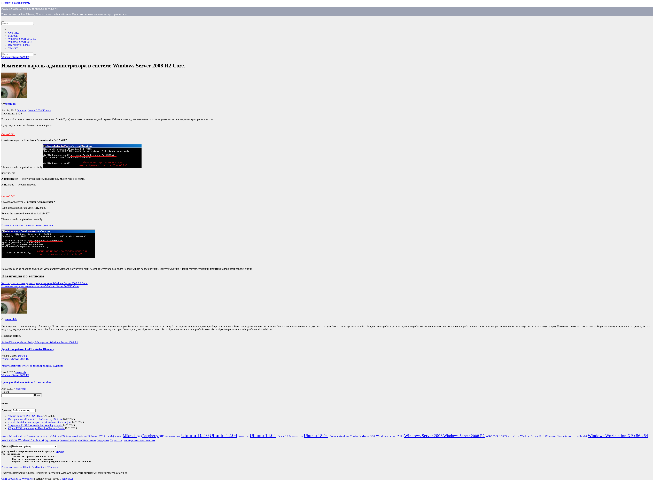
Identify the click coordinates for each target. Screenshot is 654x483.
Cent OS (21, 436)
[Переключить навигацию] (2, 21)
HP (89, 436)
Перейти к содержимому (15, 2)
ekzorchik (10, 103)
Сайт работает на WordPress (17, 478)
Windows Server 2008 (423, 435)
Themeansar (66, 478)
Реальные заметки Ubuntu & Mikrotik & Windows (29, 8)
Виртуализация (52, 440)
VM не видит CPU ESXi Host (25, 416)
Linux (106, 436)
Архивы (6, 410)
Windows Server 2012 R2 (22, 38)
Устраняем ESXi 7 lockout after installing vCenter (35, 425)
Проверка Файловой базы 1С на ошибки (26, 382)
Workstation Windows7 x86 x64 (22, 440)
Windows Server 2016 (20, 41)
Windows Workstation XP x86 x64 (618, 435)
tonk (167, 436)
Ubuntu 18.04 (316, 435)
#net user (21, 110)
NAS (139, 436)
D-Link (36, 436)
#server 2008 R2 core (39, 110)
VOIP (372, 436)
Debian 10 (44, 436)
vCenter (332, 436)
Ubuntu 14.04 (263, 435)
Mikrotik (13, 35)
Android (4, 436)
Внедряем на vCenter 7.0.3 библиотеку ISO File (35, 419)
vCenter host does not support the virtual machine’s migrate (40, 422)
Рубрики (6, 446)
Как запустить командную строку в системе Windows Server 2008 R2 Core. (44, 283)
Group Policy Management (35, 342)
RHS (161, 436)
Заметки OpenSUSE (68, 440)
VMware (13, 47)
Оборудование (103, 440)
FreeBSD (62, 436)
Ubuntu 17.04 (297, 436)
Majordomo (116, 436)
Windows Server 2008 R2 (15, 57)
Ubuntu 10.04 (174, 436)
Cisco (30, 436)
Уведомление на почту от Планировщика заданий (32, 365)
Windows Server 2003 (389, 436)
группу (60, 451)
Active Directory (10, 342)
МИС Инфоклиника (87, 440)
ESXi (52, 436)
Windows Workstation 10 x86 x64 (566, 436)
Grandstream (81, 436)
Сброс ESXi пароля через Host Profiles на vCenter (36, 428)
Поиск (5, 391)
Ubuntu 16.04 (284, 436)
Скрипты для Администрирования (132, 440)
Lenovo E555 (97, 436)
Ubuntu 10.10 (195, 435)
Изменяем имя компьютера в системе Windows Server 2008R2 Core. (40, 286)
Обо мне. (13, 32)
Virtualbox (343, 436)
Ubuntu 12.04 (223, 435)
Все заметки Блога (19, 44)
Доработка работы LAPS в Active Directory (27, 349)
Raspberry (150, 436)
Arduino (12, 436)
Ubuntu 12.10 (243, 436)
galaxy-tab (71, 436)
